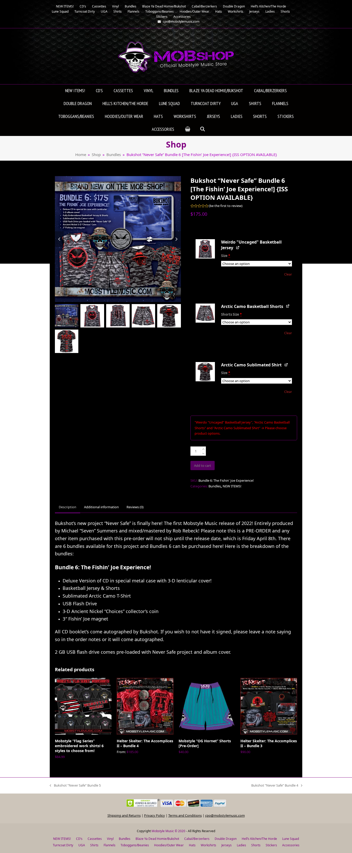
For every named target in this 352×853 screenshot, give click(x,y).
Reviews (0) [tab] (135, 507)
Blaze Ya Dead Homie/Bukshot (157, 839)
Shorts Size (231, 314)
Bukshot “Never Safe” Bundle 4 (274, 785)
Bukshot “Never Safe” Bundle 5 (75, 785)
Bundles (214, 486)
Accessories (290, 845)
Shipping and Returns (124, 815)
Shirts (94, 845)
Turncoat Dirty (63, 845)
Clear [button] (288, 274)
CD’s (79, 839)
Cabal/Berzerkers (196, 839)
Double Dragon (226, 839)
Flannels (109, 845)
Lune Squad (290, 839)
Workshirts (208, 845)
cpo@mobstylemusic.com (225, 815)
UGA (81, 845)
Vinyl (110, 839)
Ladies (241, 845)
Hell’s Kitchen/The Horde (259, 839)
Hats (192, 845)
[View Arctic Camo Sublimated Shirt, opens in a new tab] (286, 364)
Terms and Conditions (185, 815)
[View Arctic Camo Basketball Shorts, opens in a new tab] (288, 306)
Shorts (256, 845)
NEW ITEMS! (232, 486)
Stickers (271, 845)
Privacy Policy (154, 815)
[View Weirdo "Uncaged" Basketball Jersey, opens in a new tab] (238, 247)
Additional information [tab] (101, 507)
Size (225, 255)
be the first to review (225, 206)
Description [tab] (67, 507)
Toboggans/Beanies (135, 845)
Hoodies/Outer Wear (169, 845)
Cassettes (95, 839)
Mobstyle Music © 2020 (168, 831)
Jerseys (226, 845)
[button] (187, 129)
